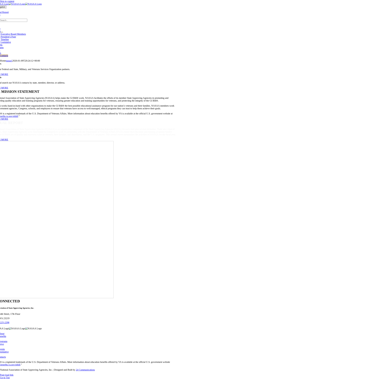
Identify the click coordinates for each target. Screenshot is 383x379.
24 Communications (85, 370)
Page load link (6, 375)
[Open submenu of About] (2, 32)
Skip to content (7, 1)
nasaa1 (9, 60)
